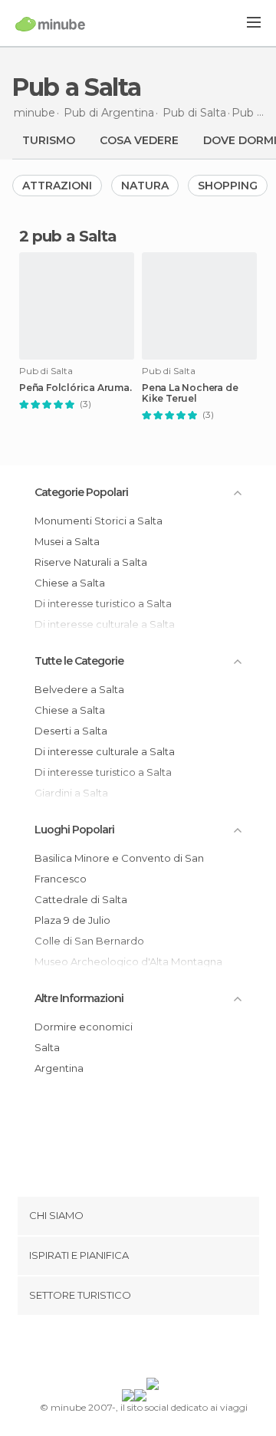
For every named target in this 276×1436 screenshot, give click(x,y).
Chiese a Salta (69, 583)
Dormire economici (83, 1026)
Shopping (228, 185)
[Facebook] (114, 1349)
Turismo (48, 140)
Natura (145, 185)
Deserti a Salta (70, 731)
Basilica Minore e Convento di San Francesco (119, 868)
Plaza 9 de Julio (72, 920)
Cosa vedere (139, 140)
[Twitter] (134, 1349)
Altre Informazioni (78, 998)
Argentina (59, 1068)
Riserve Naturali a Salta (90, 562)
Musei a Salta (67, 541)
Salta (47, 1047)
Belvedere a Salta (79, 689)
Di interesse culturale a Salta (104, 751)
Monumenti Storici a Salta (98, 520)
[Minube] (50, 24)
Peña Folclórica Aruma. (75, 388)
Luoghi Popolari (74, 829)
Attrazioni (57, 185)
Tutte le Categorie (78, 661)
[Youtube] (174, 1349)
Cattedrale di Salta (80, 899)
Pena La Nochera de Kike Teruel (190, 393)
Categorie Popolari (81, 492)
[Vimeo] (154, 1349)
